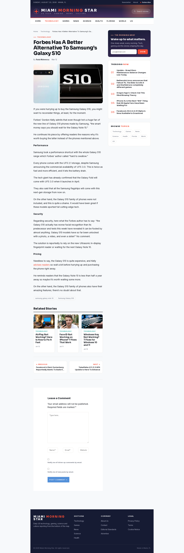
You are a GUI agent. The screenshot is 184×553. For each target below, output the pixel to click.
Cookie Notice (134, 529)
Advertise (105, 533)
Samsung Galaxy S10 (66, 298)
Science (87, 21)
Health (99, 21)
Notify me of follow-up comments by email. (65, 462)
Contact (104, 525)
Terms (130, 525)
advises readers (41, 264)
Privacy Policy (134, 521)
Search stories (142, 11)
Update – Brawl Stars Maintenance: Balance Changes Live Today (131, 72)
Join (143, 52)
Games (65, 21)
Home (38, 21)
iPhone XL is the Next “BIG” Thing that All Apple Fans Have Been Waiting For (132, 103)
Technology (52, 21)
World (122, 21)
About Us (104, 521)
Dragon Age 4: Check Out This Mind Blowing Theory (131, 94)
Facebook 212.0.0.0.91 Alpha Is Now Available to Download (131, 112)
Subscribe (146, 2)
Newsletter (126, 2)
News (76, 21)
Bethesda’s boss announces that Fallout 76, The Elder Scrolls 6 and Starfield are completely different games (132, 83)
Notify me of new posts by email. (61, 472)
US (131, 21)
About (135, 2)
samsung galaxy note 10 (44, 298)
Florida (111, 21)
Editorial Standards (108, 529)
